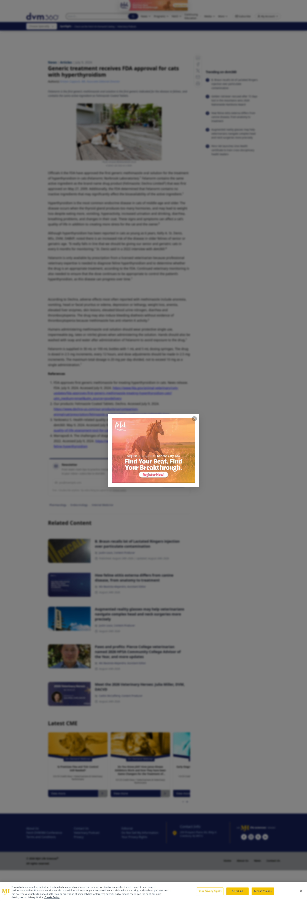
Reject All (237, 891)
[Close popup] (194, 418)
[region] (153, 891)
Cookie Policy (52, 897)
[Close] (301, 891)
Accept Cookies (262, 891)
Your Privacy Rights (210, 891)
